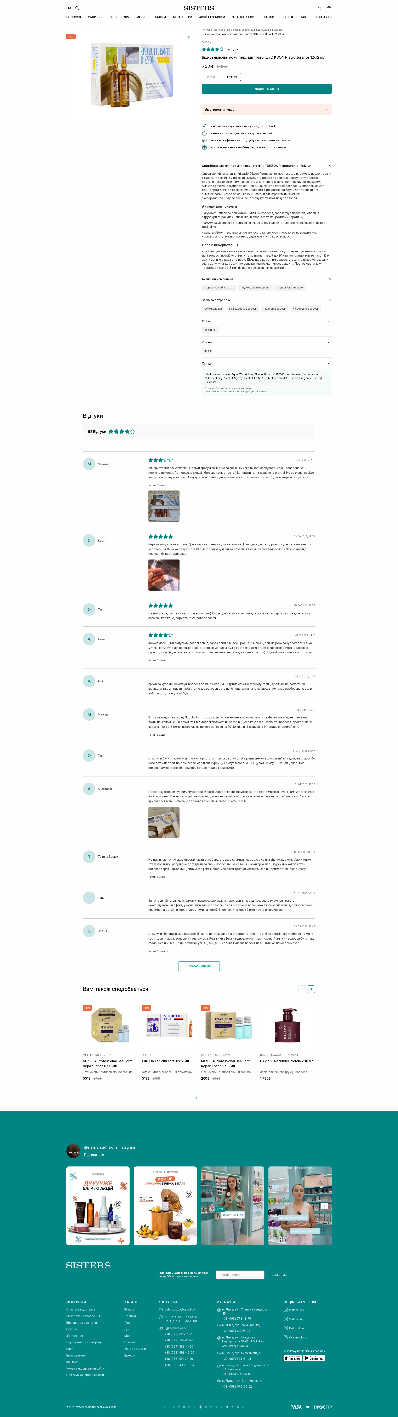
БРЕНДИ (268, 17)
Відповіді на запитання (82, 1322)
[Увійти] (319, 8)
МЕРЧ (140, 17)
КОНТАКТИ (324, 17)
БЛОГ (305, 17)
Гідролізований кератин (255, 287)
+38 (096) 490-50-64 (179, 1365)
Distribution (296, 1328)
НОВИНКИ (159, 17)
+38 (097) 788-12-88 (179, 1340)
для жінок (210, 329)
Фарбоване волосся (306, 308)
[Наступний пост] (324, 1206)
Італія (207, 350)
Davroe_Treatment (285, 1055)
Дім (127, 1329)
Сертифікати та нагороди (84, 1342)
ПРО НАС (288, 17)
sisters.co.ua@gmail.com (181, 1309)
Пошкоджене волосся (243, 308)
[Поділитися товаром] (188, 37)
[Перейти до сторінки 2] (199, 1097)
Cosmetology (298, 1337)
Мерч (128, 1335)
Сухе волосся (213, 308)
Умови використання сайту (85, 1368)
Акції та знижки (135, 1348)
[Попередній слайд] (302, 989)
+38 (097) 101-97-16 (236, 1346)
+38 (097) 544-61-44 (236, 1358)
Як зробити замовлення (83, 1316)
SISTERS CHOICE (243, 17)
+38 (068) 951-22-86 (179, 1358)
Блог (69, 1348)
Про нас (72, 1329)
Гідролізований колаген (218, 287)
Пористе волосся (274, 308)
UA (69, 8)
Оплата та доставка (80, 1309)
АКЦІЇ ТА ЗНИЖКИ (212, 17)
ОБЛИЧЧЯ (95, 17)
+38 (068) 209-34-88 (237, 1374)
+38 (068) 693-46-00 (179, 1352)
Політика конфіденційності (85, 1375)
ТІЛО (112, 17)
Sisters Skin (297, 1319)
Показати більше (199, 966)
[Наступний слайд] (311, 989)
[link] (329, 8)
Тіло (127, 1322)
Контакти (72, 1362)
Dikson (206, 42)
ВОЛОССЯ (73, 17)
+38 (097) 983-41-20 (179, 1346)
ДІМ (127, 17)
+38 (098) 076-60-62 (237, 1386)
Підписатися (94, 1155)
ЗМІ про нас (74, 1335)
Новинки (130, 1342)
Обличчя (130, 1316)
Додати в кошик (267, 89)
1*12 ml (211, 77)
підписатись (279, 1275)
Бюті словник (75, 1355)
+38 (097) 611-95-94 (236, 1330)
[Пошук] (77, 8)
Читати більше (156, 485)
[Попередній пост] (73, 1206)
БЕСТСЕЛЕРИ (182, 17)
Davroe (265, 1055)
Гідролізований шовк (290, 287)
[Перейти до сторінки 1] (196, 1097)
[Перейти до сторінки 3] (201, 1097)
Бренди (129, 1355)
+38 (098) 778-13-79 (236, 1318)
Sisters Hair (296, 1310)
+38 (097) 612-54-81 (178, 1334)
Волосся (130, 1309)
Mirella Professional (97, 1055)
